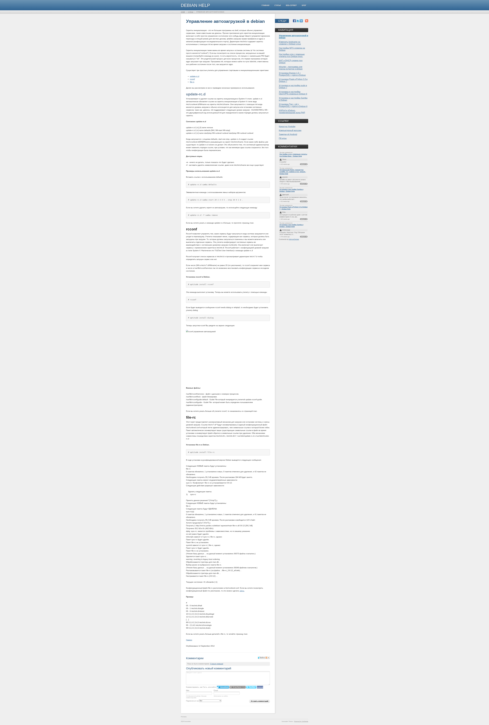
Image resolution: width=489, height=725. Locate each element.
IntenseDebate (294, 239)
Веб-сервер (291, 5)
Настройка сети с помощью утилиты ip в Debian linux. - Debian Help (293, 155)
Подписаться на (192, 701)
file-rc (192, 82)
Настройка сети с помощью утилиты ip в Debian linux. (292, 55)
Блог (304, 5)
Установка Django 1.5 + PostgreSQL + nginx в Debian (292, 74)
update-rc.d (194, 76)
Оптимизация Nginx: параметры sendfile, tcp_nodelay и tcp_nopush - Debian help (293, 172)
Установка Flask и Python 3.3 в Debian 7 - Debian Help (294, 208)
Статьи (277, 5)
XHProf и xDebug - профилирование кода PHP (292, 111)
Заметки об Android (288, 134)
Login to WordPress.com (237, 687)
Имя (187, 690)
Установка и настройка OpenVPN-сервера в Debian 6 (293, 93)
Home (183, 12)
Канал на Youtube (287, 126)
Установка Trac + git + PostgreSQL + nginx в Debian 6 (293, 105)
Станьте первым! (216, 664)
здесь (242, 591)
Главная (265, 5)
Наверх (189, 640)
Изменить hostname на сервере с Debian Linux (290, 43)
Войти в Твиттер (251, 687)
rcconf (192, 79)
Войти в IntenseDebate (223, 687)
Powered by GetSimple (301, 721)
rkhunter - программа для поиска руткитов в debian (291, 68)
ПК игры (283, 138)
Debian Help (195, 5)
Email (216, 690)
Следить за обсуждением (267, 657)
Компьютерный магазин (290, 130)
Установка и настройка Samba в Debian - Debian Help (291, 190)
